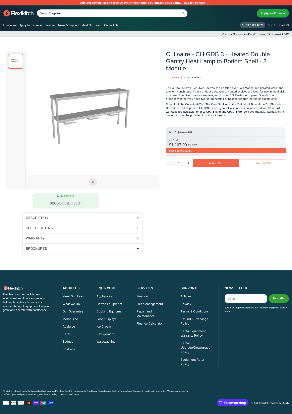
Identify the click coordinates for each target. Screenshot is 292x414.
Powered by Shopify (279, 403)
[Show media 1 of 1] (15, 61)
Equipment (10, 25)
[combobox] (112, 13)
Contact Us (111, 25)
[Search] (184, 13)
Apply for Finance (272, 13)
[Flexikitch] (19, 13)
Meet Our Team (91, 25)
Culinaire (172, 77)
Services (50, 25)
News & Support (68, 25)
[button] (284, 25)
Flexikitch (263, 403)
